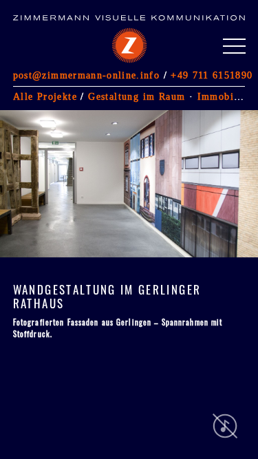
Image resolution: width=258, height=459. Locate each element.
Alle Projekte (45, 96)
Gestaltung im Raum (136, 96)
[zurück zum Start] (106, 37)
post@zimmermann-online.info (86, 75)
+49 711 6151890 (211, 75)
